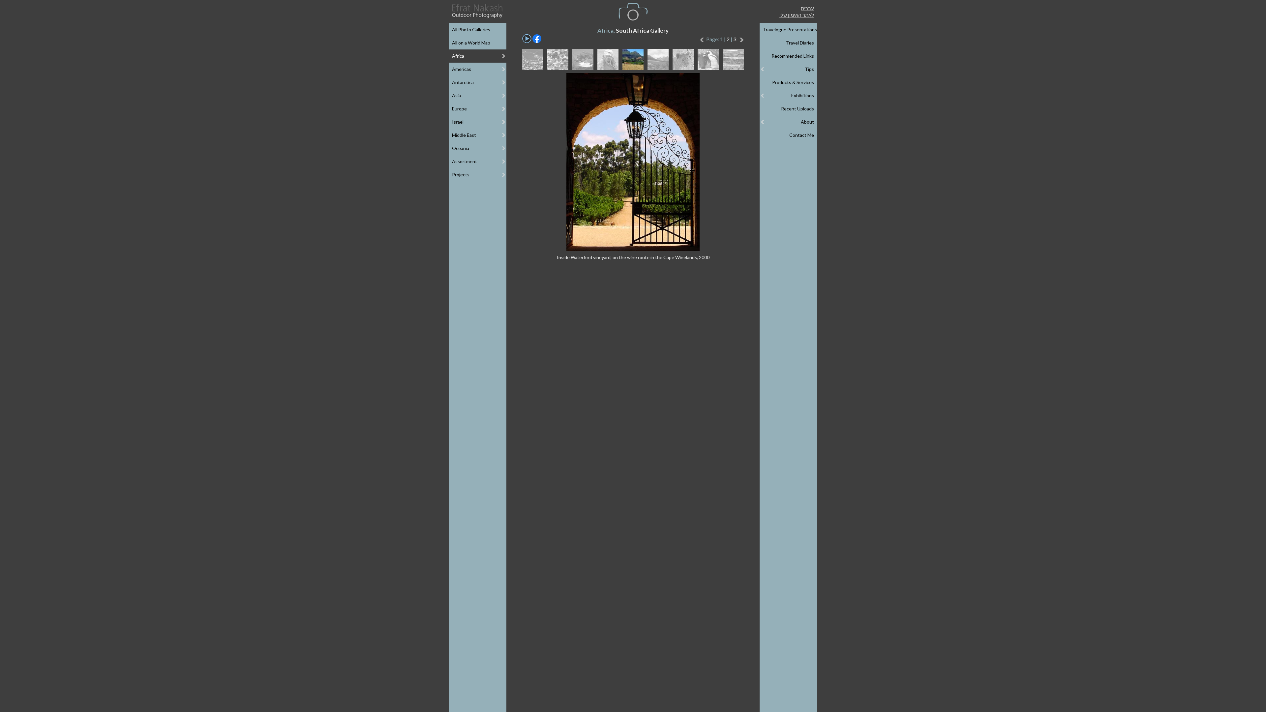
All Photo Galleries (471, 29)
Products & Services (793, 82)
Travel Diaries (800, 42)
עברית (807, 8)
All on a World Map (471, 42)
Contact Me (801, 135)
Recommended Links (792, 56)
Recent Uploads (797, 108)
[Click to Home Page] (476, 11)
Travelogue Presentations (790, 29)
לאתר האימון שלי (796, 15)
